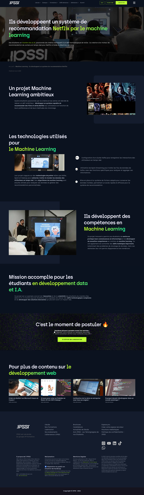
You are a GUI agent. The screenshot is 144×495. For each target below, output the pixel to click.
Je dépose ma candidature (72, 339)
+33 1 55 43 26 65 (23, 475)
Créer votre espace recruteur (112, 427)
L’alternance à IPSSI (52, 434)
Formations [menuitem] (53, 2)
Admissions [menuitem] (74, 2)
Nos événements (51, 432)
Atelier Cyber (110, 2)
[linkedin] (115, 443)
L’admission (49, 429)
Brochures (77, 424)
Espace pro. (106, 424)
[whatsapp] (104, 448)
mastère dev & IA (28, 43)
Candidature (121, 2)
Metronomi (86, 462)
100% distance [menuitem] (63, 2)
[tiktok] (120, 443)
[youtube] (109, 443)
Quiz (102, 2)
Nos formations (51, 427)
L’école (47, 424)
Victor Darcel (93, 462)
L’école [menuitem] (37, 2)
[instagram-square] (104, 443)
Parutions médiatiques (110, 429)
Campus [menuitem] (44, 2)
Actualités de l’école (81, 429)
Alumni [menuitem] (82, 2)
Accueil (11, 66)
